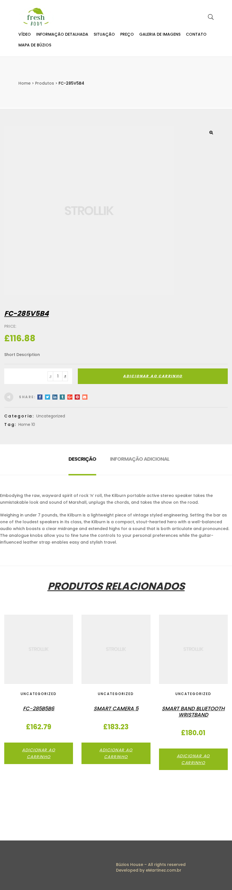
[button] (211, 132)
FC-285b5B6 (38, 708)
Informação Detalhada (62, 34)
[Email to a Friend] (84, 397)
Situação (104, 34)
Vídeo (24, 34)
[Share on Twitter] (47, 397)
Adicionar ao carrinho (152, 376)
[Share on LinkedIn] (54, 397)
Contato (196, 34)
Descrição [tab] (82, 458)
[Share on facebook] (39, 397)
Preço (127, 34)
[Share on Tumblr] (62, 397)
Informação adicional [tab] (139, 458)
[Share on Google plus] (69, 397)
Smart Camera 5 (116, 708)
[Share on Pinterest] (77, 397)
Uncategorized (50, 416)
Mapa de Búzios (34, 45)
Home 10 (26, 424)
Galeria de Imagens (160, 34)
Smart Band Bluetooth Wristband (193, 711)
